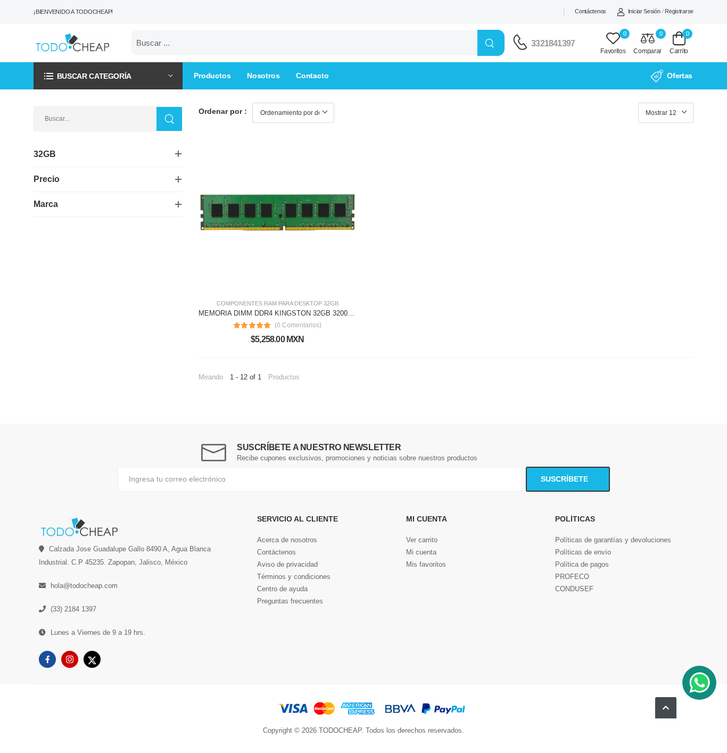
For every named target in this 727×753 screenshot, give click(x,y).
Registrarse (679, 11)
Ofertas (679, 75)
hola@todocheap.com (84, 586)
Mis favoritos (426, 564)
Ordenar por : (223, 111)
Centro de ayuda (282, 589)
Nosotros (263, 75)
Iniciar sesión (644, 11)
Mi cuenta (421, 552)
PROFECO (572, 577)
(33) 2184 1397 (73, 609)
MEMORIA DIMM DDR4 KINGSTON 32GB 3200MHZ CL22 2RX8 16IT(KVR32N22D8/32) (335, 313)
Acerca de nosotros (287, 540)
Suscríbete (565, 479)
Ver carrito (421, 540)
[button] (108, 75)
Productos (212, 75)
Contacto (312, 75)
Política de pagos (582, 564)
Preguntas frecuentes (290, 601)
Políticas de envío (583, 552)
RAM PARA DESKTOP (293, 304)
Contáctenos (590, 11)
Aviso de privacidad (287, 564)
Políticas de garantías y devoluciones (613, 540)
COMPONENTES (239, 304)
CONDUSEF (574, 589)
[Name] (491, 43)
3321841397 (553, 43)
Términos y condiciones (294, 577)
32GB (331, 304)
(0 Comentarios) (298, 325)
